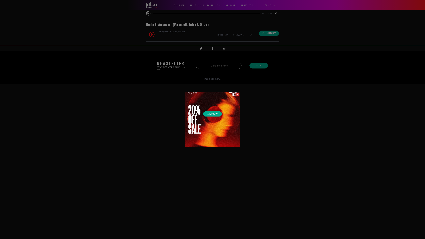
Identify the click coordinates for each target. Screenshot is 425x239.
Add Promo (212, 114)
